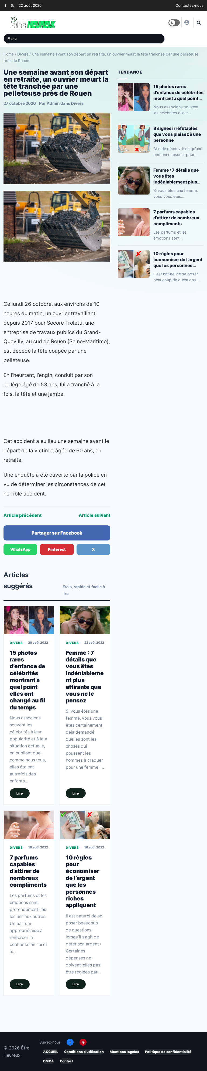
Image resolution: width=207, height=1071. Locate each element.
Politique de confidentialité (168, 1052)
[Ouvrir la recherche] (198, 22)
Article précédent (23, 515)
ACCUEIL (50, 1052)
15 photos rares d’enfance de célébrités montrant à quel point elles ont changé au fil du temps (27, 680)
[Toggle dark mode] (174, 22)
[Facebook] (6, 6)
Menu (12, 39)
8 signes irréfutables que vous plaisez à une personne (177, 134)
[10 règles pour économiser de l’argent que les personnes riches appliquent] (85, 825)
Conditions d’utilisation (84, 1052)
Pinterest (57, 549)
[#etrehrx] (186, 22)
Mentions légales (124, 1052)
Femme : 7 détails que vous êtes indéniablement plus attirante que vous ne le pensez (178, 176)
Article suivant (94, 515)
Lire (19, 793)
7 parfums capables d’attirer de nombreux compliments (28, 871)
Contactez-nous (189, 5)
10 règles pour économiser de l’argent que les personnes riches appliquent (82, 881)
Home (9, 54)
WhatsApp (20, 549)
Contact (66, 1061)
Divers (22, 54)
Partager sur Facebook (57, 533)
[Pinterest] (12, 6)
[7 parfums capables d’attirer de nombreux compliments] (29, 825)
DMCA (48, 1061)
